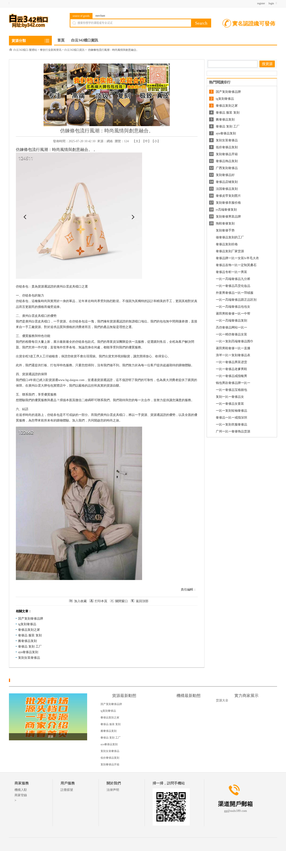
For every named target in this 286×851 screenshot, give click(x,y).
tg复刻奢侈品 (27, 624)
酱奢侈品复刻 (27, 641)
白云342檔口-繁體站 (25, 49)
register (261, 3)
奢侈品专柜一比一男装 (231, 272)
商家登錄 (21, 795)
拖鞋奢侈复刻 (225, 223)
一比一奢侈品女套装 (230, 403)
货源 (50, 736)
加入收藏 (80, 601)
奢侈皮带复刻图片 (228, 195)
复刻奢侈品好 (225, 175)
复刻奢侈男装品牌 (228, 216)
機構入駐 (21, 790)
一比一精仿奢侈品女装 (231, 334)
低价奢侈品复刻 (227, 147)
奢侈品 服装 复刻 (30, 635)
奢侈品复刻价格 (227, 244)
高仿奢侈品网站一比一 (231, 327)
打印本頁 (101, 601)
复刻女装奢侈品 (29, 657)
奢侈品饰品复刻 (227, 161)
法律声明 (113, 790)
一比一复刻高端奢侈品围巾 (234, 341)
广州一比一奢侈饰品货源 (233, 431)
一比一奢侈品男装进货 (231, 362)
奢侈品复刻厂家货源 (230, 251)
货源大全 (222, 700)
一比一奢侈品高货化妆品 (233, 286)
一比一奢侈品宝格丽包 (231, 390)
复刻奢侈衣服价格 (228, 202)
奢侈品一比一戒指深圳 (231, 417)
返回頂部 (142, 601)
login (271, 3)
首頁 (61, 40)
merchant (100, 15)
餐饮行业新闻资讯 (50, 49)
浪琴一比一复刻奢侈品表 (233, 355)
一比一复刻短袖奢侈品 (231, 410)
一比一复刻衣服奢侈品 (231, 424)
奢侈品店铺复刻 (227, 182)
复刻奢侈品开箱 (227, 154)
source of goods (81, 15)
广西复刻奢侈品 (227, 168)
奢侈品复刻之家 (29, 629)
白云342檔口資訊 (74, 49)
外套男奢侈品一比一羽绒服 (234, 292)
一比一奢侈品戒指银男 (231, 376)
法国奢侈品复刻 (227, 189)
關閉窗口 (121, 601)
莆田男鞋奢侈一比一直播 (233, 348)
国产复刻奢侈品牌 (30, 618)
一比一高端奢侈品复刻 (231, 320)
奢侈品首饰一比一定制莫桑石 (236, 265)
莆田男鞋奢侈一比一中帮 (233, 313)
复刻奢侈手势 (225, 230)
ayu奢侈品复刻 (28, 652)
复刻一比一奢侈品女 (230, 396)
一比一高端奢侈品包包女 (233, 306)
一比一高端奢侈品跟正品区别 (236, 299)
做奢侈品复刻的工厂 (230, 237)
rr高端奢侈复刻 (226, 209)
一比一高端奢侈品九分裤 (233, 279)
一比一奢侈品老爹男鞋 (231, 369)
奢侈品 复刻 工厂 (30, 646)
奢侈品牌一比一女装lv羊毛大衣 (237, 258)
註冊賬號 (67, 790)
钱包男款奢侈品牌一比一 (233, 383)
